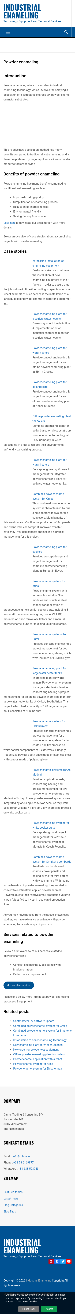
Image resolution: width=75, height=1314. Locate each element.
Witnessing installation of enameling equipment (48, 263)
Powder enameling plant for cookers (49, 549)
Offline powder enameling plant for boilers (51, 419)
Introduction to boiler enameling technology (40, 1040)
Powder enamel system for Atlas (48, 584)
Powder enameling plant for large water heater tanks (49, 671)
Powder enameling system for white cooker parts (50, 825)
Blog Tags (9, 1211)
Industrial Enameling (22, 11)
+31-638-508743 (28, 1168)
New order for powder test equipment (36, 1049)
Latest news (10, 1198)
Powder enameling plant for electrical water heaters (49, 316)
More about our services (19, 985)
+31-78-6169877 (23, 1162)
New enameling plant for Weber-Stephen (38, 1045)
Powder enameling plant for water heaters (49, 350)
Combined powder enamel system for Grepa (48, 496)
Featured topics (12, 1192)
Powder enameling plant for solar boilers (49, 384)
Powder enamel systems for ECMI (49, 637)
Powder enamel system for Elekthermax (48, 724)
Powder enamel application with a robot (37, 1059)
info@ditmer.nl (22, 1156)
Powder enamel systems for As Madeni (51, 772)
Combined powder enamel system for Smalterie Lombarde (51, 859)
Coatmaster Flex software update (33, 1021)
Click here (9, 222)
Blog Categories (13, 1205)
